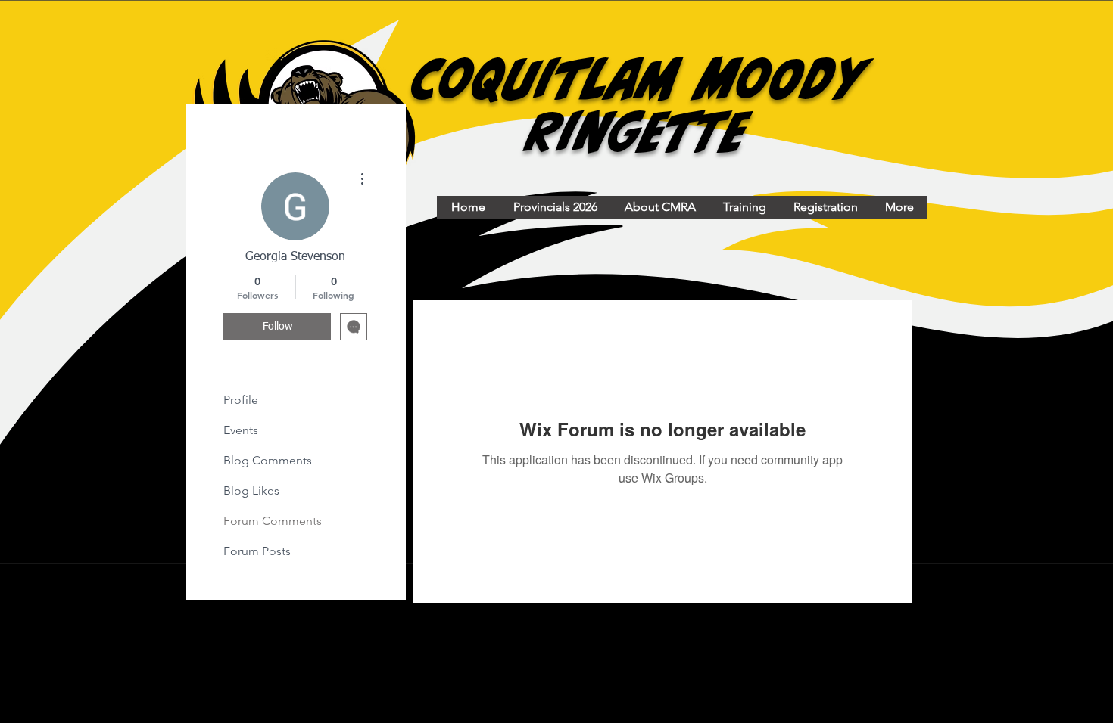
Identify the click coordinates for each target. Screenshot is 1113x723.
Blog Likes (251, 490)
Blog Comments (267, 460)
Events (240, 430)
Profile (240, 400)
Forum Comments (272, 521)
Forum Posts (257, 551)
